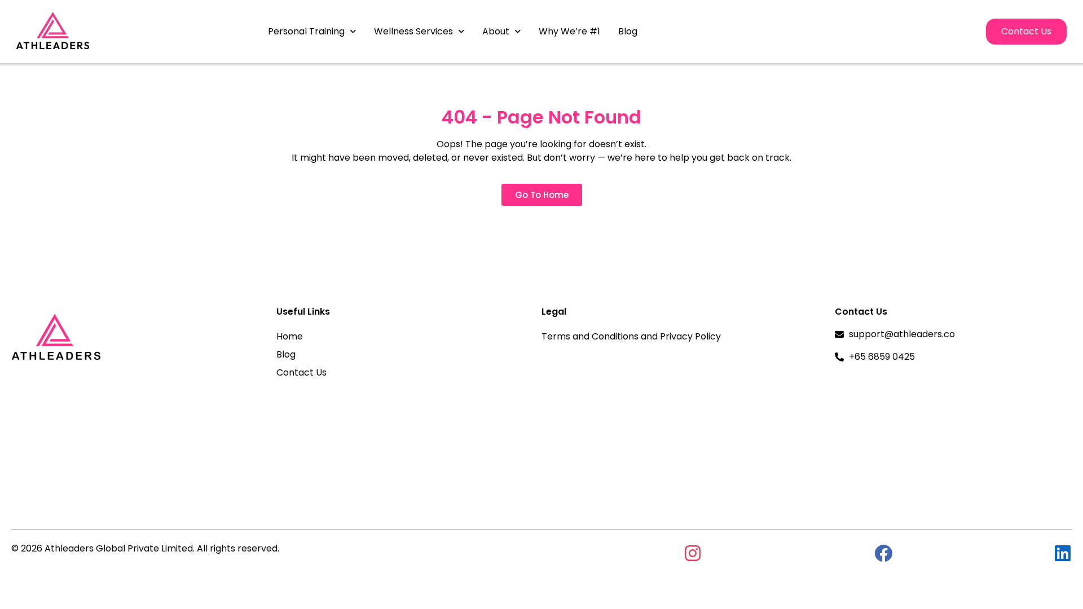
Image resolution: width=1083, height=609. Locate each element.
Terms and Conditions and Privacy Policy (631, 336)
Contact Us (301, 372)
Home (289, 336)
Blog (627, 31)
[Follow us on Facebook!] (883, 553)
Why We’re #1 (569, 31)
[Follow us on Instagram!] (693, 553)
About (495, 31)
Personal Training (306, 31)
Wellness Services (413, 31)
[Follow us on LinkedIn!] (1063, 553)
